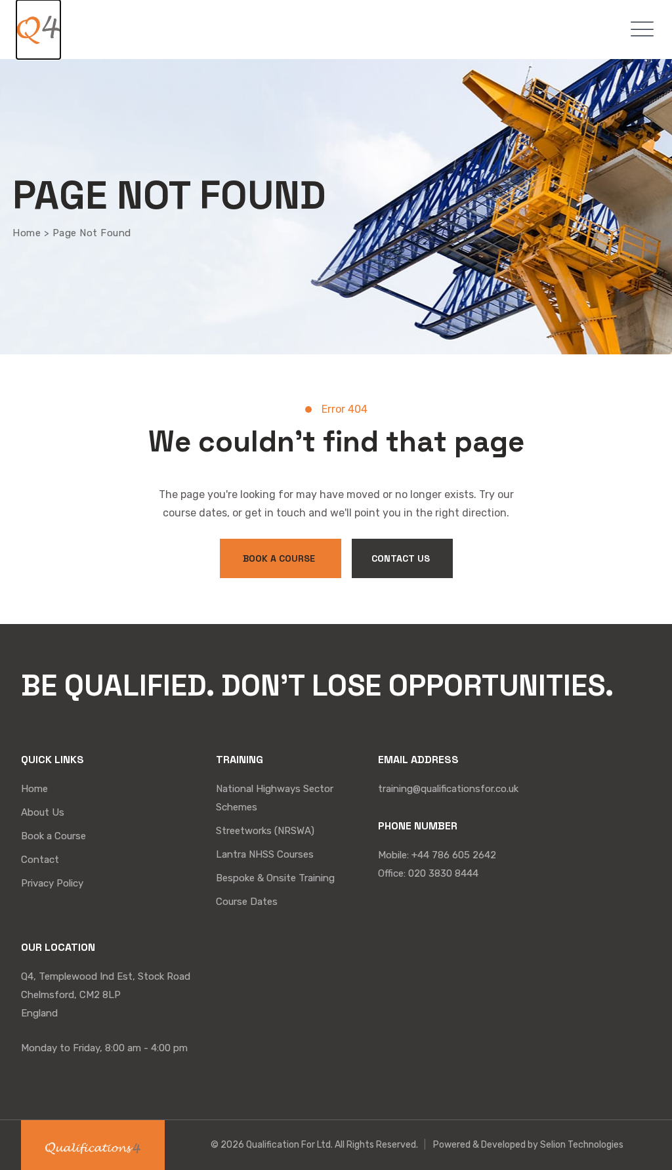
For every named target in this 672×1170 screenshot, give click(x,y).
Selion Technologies (581, 1144)
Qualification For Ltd (288, 1144)
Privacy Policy (52, 883)
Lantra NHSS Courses (265, 854)
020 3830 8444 (443, 873)
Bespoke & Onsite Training (275, 878)
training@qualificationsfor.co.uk (448, 789)
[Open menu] (639, 29)
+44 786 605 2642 (453, 855)
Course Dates (247, 902)
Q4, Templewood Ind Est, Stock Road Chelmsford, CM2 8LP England (105, 995)
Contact (40, 860)
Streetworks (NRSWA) (265, 831)
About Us (42, 812)
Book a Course (53, 836)
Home (34, 789)
